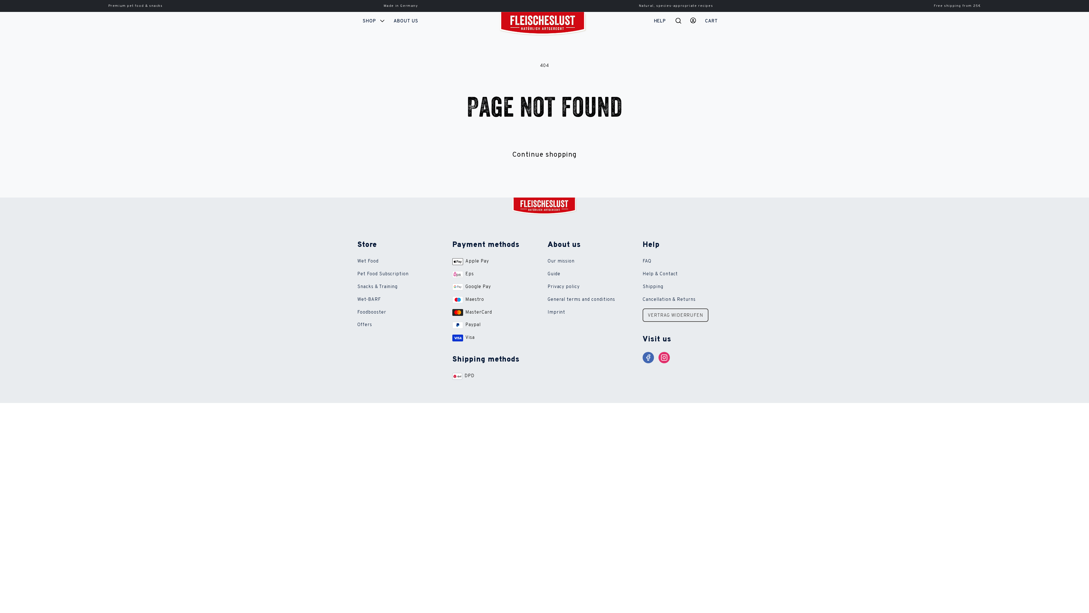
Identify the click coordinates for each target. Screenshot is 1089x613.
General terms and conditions (581, 300)
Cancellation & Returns (669, 300)
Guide (554, 274)
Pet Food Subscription (383, 274)
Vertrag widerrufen (675, 315)
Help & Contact (660, 274)
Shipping (653, 287)
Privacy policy (564, 287)
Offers (364, 325)
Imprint (556, 312)
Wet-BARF (369, 300)
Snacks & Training (377, 287)
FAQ (647, 261)
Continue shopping (544, 155)
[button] (372, 21)
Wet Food (368, 261)
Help (660, 21)
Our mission (561, 261)
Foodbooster (371, 312)
